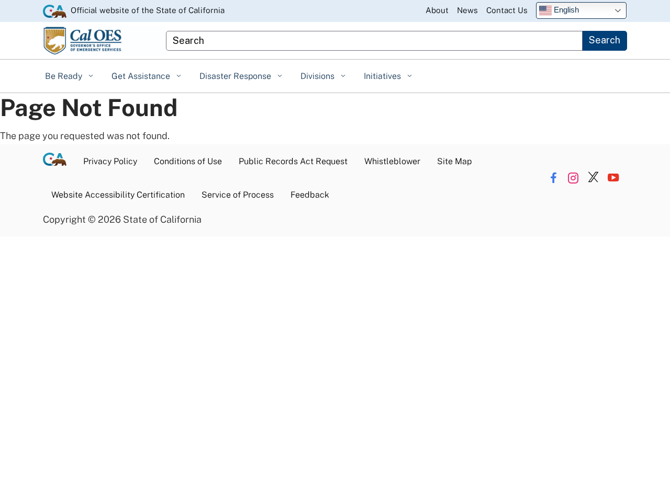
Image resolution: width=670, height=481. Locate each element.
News (467, 10)
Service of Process (238, 195)
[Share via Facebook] (554, 178)
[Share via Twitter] (593, 178)
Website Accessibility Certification (118, 195)
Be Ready (64, 76)
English (565, 9)
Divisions (318, 76)
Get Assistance (141, 76)
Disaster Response (236, 76)
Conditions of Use (188, 161)
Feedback (310, 195)
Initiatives (383, 76)
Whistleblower (392, 161)
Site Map (454, 161)
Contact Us (507, 10)
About (437, 10)
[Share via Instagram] (573, 178)
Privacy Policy (110, 161)
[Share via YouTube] (613, 178)
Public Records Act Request (293, 161)
